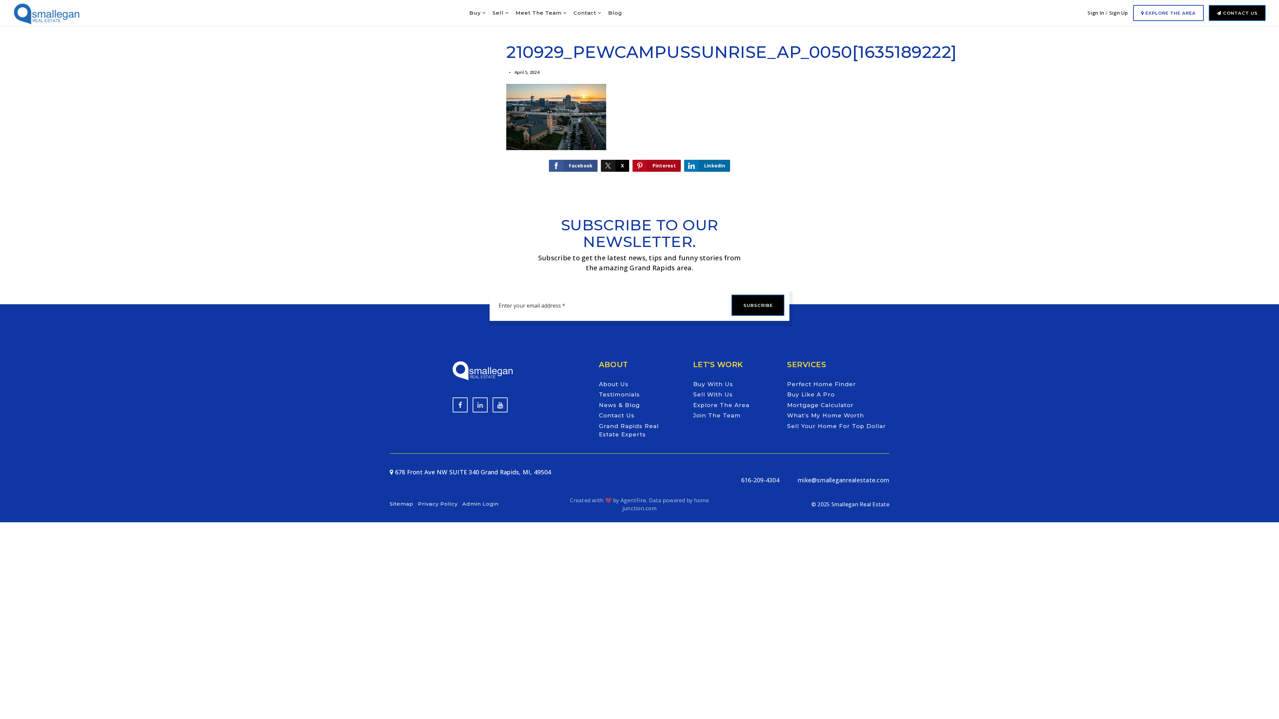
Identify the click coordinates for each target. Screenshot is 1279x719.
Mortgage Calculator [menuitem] (820, 405)
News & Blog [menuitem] (619, 405)
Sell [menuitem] (499, 13)
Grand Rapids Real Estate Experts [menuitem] (629, 430)
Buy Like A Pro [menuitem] (811, 394)
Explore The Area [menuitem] (721, 405)
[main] (639, 95)
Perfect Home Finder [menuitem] (821, 384)
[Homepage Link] (46, 12)
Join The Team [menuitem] (717, 415)
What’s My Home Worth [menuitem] (825, 415)
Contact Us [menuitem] (617, 415)
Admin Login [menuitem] (480, 504)
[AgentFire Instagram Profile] (500, 404)
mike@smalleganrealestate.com (843, 480)
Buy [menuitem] (475, 13)
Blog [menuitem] (615, 13)
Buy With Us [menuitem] (713, 384)
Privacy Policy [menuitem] (438, 504)
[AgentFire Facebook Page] (460, 404)
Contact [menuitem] (586, 13)
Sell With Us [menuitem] (713, 394)
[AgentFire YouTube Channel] (480, 404)
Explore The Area (1170, 13)
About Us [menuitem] (614, 384)
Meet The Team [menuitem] (539, 13)
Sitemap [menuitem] (401, 504)
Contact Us (1239, 13)
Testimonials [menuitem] (619, 394)
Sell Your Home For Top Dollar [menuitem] (836, 426)
